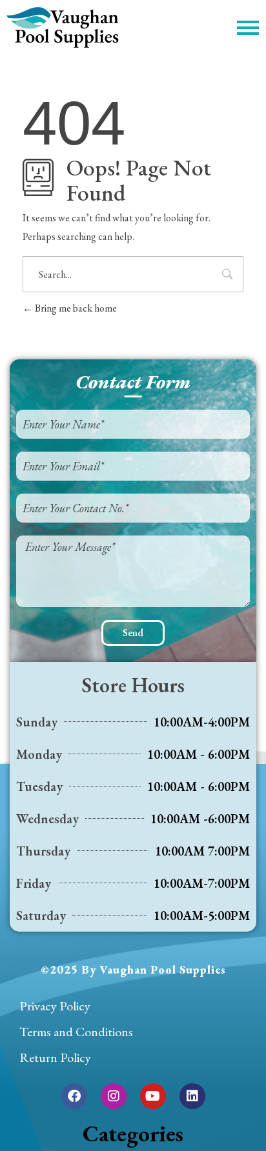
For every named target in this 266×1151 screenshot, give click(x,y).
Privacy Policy (54, 1005)
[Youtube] (153, 1096)
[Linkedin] (192, 1096)
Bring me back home (75, 308)
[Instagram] (114, 1096)
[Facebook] (74, 1096)
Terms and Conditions (76, 1031)
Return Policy (55, 1057)
